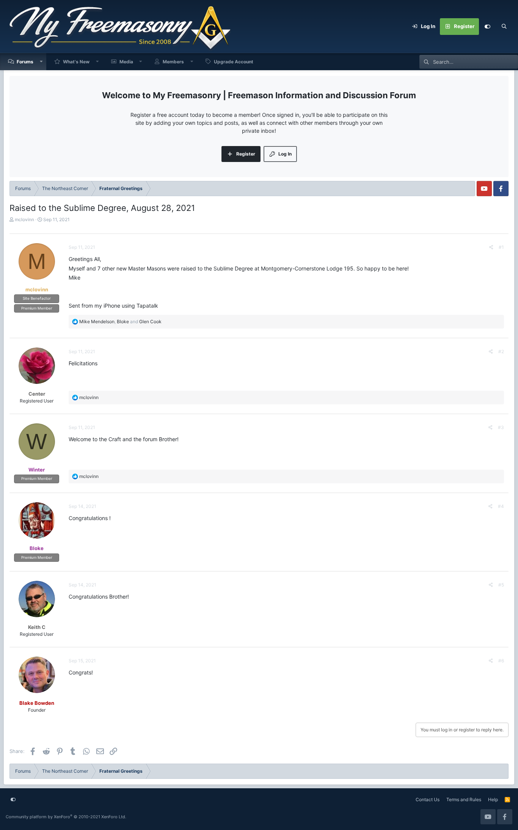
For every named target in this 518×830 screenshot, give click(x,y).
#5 (501, 585)
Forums (25, 61)
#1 (501, 247)
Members (173, 61)
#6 (501, 660)
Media (126, 61)
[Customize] (487, 26)
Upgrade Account (233, 61)
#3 (501, 427)
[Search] (504, 26)
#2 (501, 351)
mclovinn (24, 219)
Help (493, 799)
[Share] (491, 247)
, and (120, 321)
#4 (501, 506)
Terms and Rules (463, 799)
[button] (41, 61)
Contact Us (428, 799)
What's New (76, 61)
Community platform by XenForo (66, 816)
